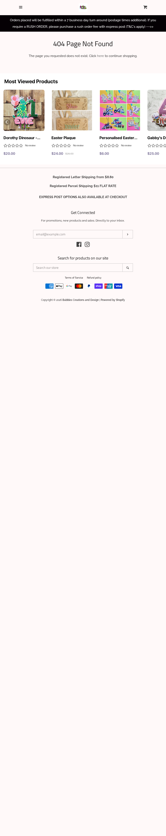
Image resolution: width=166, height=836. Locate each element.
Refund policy (94, 277)
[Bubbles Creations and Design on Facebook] (79, 245)
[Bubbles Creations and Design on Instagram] (87, 245)
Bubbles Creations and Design (80, 299)
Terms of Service (74, 277)
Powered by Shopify (113, 299)
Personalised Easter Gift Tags (116, 138)
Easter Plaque (63, 137)
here (100, 56)
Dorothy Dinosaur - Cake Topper (20, 138)
